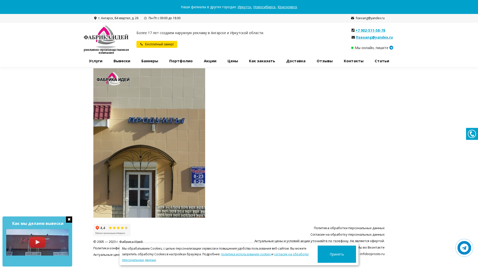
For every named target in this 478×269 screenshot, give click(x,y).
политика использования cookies (246, 254)
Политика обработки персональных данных (349, 228)
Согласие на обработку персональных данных (347, 234)
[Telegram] (391, 47)
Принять (337, 254)
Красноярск (287, 6)
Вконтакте (376, 247)
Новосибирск (264, 6)
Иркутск (244, 6)
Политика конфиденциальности (118, 248)
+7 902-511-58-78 (370, 30)
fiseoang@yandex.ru (370, 18)
